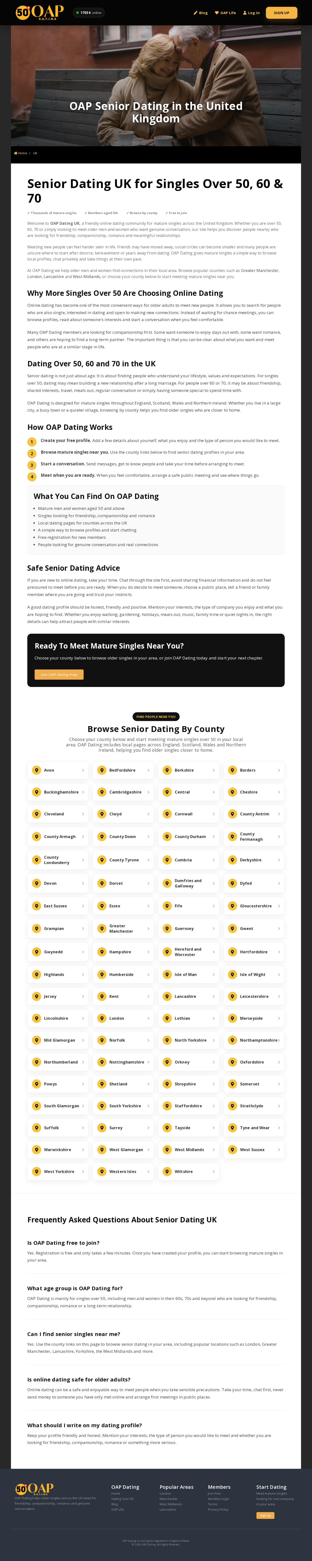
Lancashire (54, 276)
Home (22, 153)
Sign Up (265, 1515)
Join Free (214, 1493)
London (34, 276)
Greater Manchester (260, 270)
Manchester (169, 1499)
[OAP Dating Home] (41, 12)
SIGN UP (281, 12)
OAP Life (228, 12)
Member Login (218, 1499)
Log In (254, 12)
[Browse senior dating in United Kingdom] (156, 86)
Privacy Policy (218, 1509)
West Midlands (86, 276)
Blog (203, 12)
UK (35, 153)
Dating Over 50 (122, 1499)
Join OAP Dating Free (59, 675)
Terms (212, 1504)
